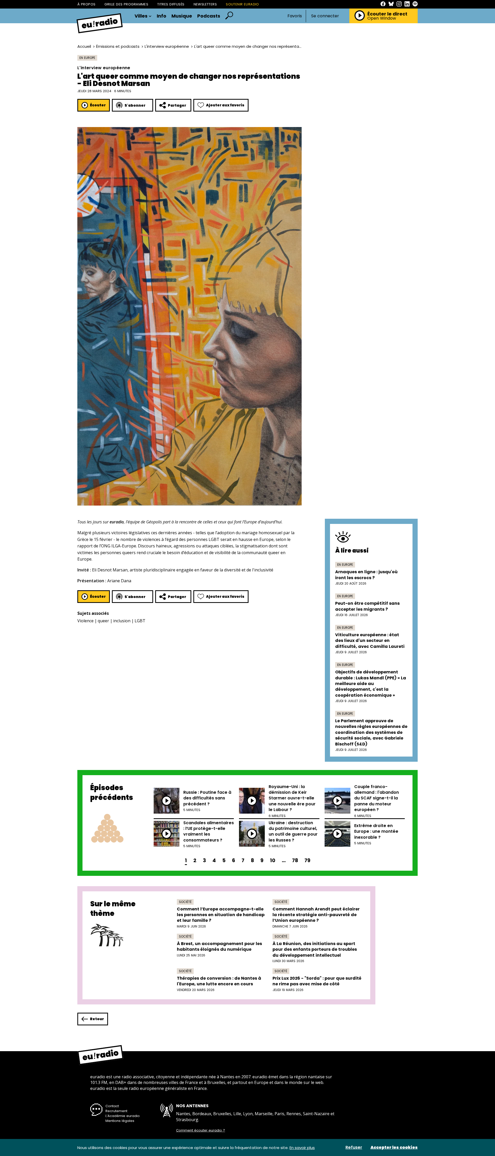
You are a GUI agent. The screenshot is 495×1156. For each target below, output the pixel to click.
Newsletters (205, 4)
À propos (86, 4)
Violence (85, 621)
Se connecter (325, 16)
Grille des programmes (126, 4)
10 (272, 860)
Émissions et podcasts (117, 46)
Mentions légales (119, 1120)
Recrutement (116, 1110)
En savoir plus (302, 1148)
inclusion (121, 621)
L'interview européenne (167, 46)
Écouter (98, 105)
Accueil (84, 46)
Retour (97, 1018)
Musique (181, 16)
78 (295, 860)
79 (307, 860)
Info (161, 16)
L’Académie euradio (122, 1115)
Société (185, 902)
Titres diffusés (170, 4)
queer (103, 621)
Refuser (353, 1147)
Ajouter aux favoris (225, 105)
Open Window (381, 18)
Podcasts (208, 16)
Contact (112, 1106)
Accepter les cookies (394, 1147)
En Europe (87, 58)
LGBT (140, 621)
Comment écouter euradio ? (200, 1130)
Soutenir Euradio (242, 4)
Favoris (294, 16)
